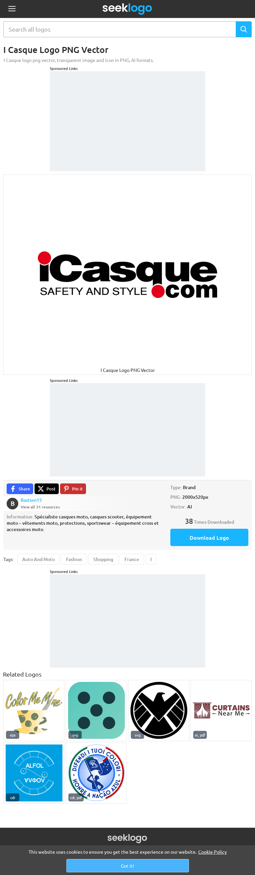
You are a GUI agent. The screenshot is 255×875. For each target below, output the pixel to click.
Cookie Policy (212, 852)
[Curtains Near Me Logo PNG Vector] (221, 710)
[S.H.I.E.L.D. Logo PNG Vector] (158, 710)
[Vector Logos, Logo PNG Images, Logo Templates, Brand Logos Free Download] (127, 9)
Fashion (74, 559)
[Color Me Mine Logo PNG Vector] (33, 710)
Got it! (127, 866)
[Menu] (12, 9)
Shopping (103, 559)
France (132, 559)
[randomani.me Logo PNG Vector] (96, 710)
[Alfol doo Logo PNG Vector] (33, 773)
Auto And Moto (38, 559)
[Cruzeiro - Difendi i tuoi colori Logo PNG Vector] (96, 773)
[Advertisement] (127, 112)
